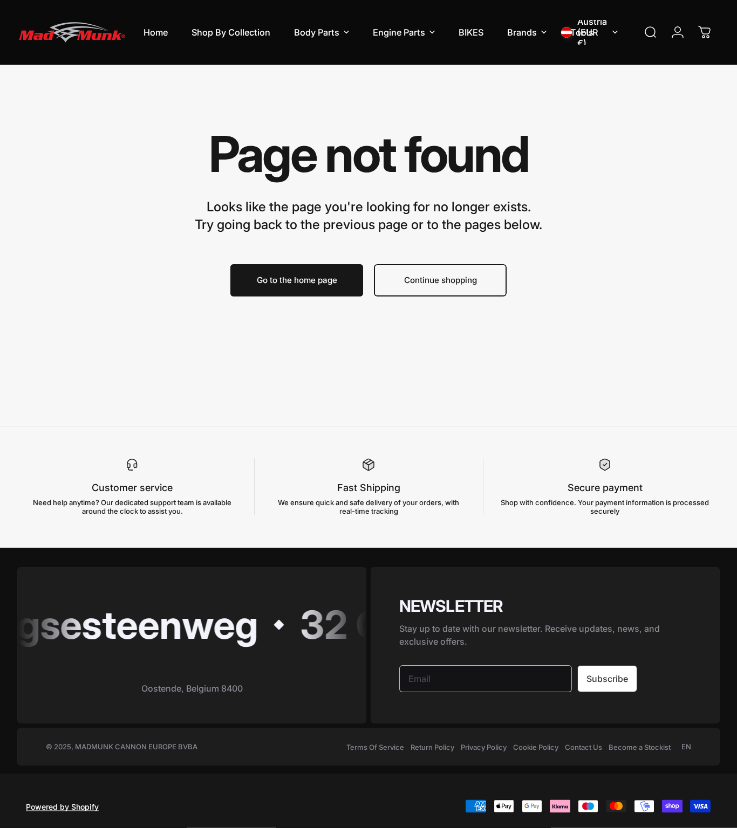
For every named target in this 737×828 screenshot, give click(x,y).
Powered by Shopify (62, 806)
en (686, 746)
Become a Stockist (640, 747)
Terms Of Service (375, 747)
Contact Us (583, 747)
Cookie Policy (535, 747)
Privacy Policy (484, 747)
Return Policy (432, 747)
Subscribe (607, 678)
